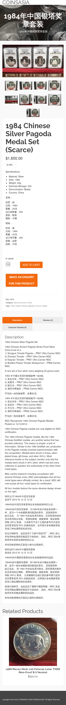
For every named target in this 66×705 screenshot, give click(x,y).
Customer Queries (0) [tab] (17, 327)
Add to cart (31, 265)
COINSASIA (15, 2)
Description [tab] (17, 320)
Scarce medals (41, 305)
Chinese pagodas (28, 305)
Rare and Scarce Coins (23, 302)
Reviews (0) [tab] (48, 320)
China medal (15, 305)
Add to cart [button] (33, 682)
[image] (11, 86)
